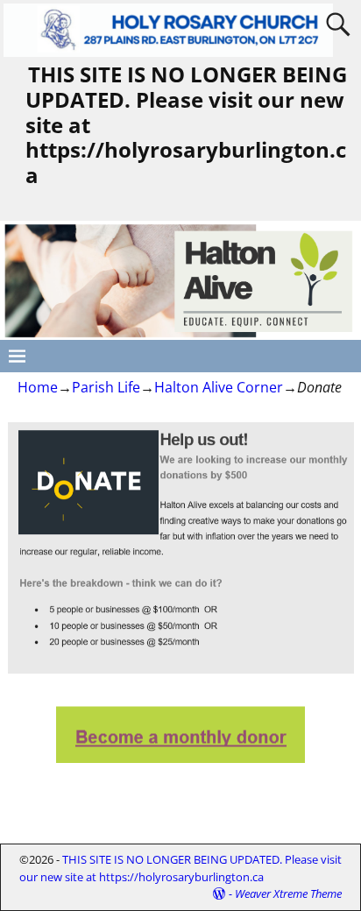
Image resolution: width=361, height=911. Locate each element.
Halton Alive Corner (218, 387)
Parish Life (106, 387)
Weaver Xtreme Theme (288, 893)
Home (38, 387)
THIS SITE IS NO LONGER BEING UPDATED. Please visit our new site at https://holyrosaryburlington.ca (180, 868)
